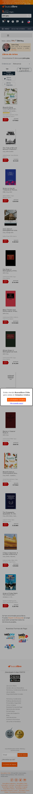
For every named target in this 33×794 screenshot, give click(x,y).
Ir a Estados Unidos (16, 400)
